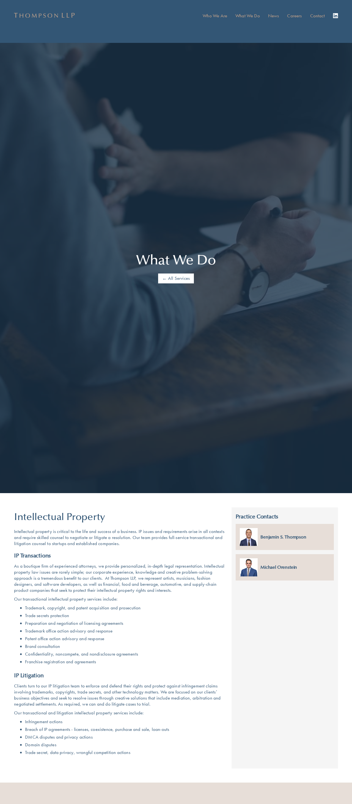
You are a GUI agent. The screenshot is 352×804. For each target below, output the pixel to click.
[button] (251, 16)
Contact (317, 16)
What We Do (247, 16)
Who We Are (215, 16)
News (273, 16)
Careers (294, 16)
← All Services (176, 278)
